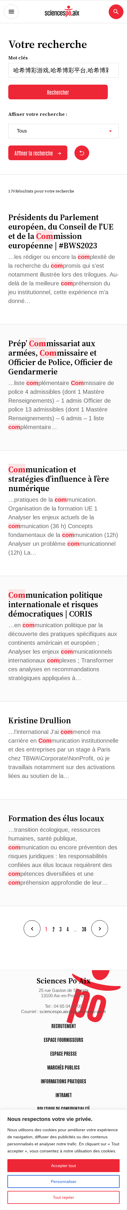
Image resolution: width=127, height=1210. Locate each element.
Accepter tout (63, 1165)
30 (84, 928)
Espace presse (63, 1053)
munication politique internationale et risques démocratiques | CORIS (55, 604)
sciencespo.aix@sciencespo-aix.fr (73, 1011)
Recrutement (63, 1026)
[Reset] (81, 152)
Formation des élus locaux (56, 818)
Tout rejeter (63, 1197)
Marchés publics (63, 1067)
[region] (63, 1159)
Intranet (64, 1095)
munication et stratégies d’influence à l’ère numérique (58, 479)
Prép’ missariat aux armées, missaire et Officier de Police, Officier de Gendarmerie (60, 357)
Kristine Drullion (39, 720)
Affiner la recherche (33, 152)
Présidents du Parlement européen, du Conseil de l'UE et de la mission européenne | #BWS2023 (60, 231)
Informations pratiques (63, 1081)
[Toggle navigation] (11, 11)
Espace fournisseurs (63, 1039)
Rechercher (58, 92)
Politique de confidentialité (63, 1109)
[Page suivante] (99, 928)
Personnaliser (63, 1181)
